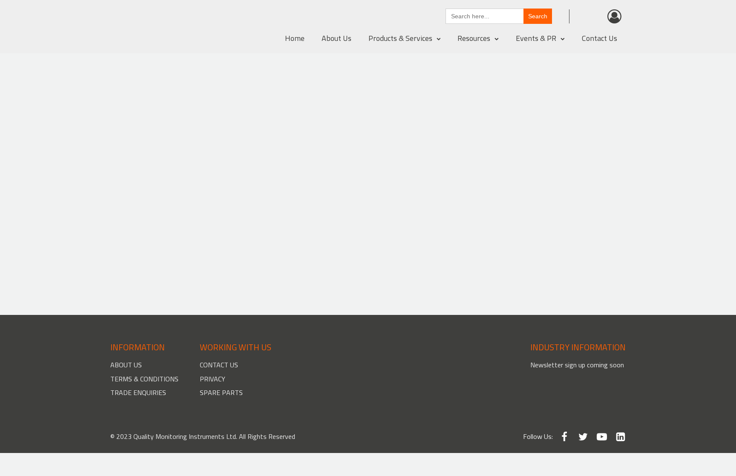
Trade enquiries (138, 392)
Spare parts (221, 392)
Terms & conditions (144, 379)
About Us (336, 38)
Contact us (219, 365)
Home (295, 38)
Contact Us (599, 38)
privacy (212, 379)
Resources (473, 38)
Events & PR (536, 38)
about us (126, 365)
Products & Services (400, 38)
